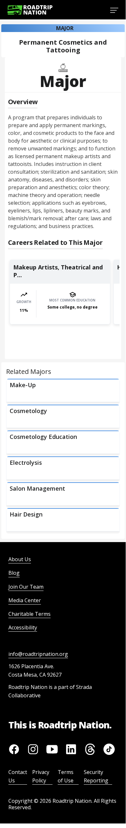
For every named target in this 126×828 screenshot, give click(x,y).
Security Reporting (96, 776)
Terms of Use (65, 776)
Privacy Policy (40, 776)
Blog (14, 572)
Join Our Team (26, 586)
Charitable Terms (29, 613)
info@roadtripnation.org (38, 654)
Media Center (24, 600)
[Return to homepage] (30, 10)
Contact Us (17, 776)
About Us (19, 559)
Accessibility (22, 627)
